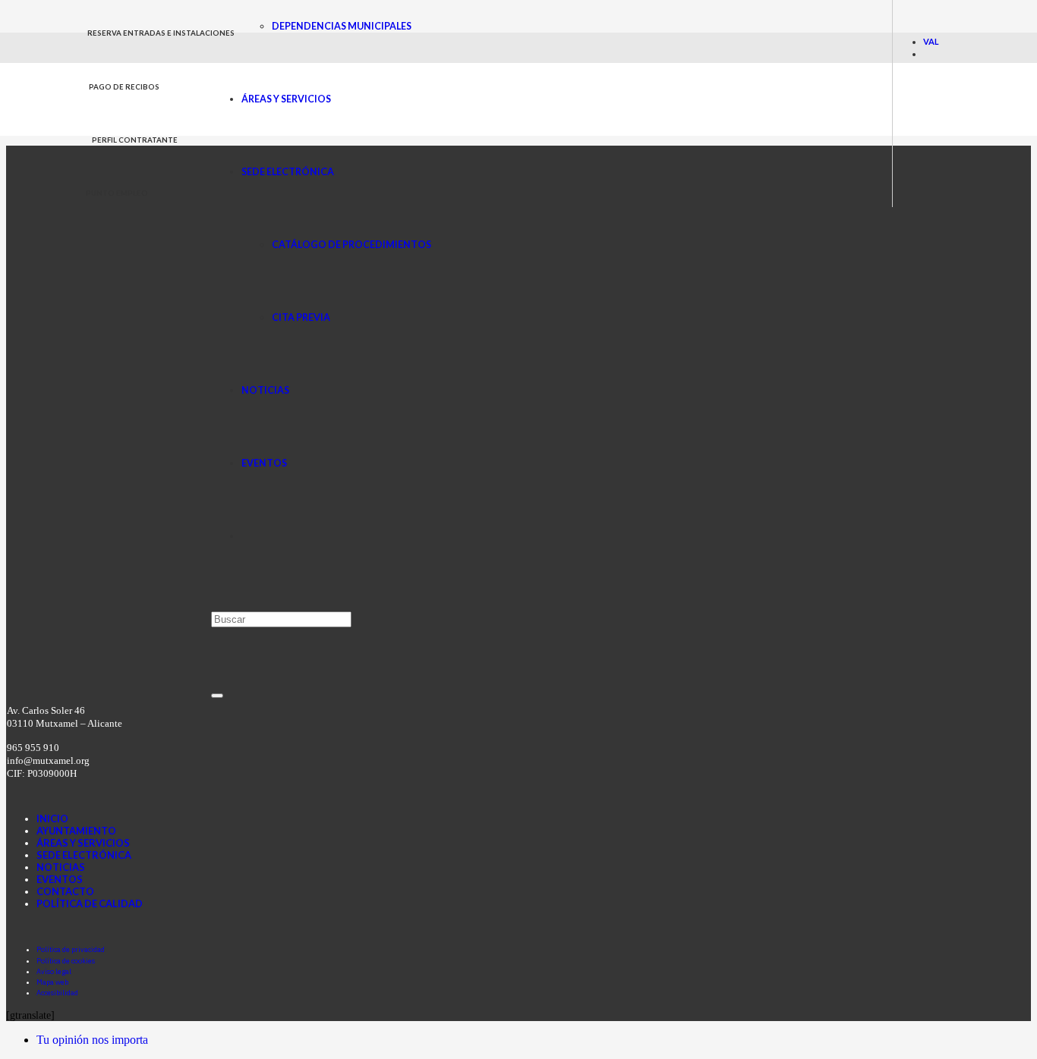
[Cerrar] (217, 695)
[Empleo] (474, 926)
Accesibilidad (57, 993)
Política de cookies (65, 961)
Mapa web (52, 982)
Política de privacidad (70, 949)
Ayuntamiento (76, 831)
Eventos (59, 879)
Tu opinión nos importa (92, 1039)
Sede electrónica (83, 855)
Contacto (65, 891)
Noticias (60, 867)
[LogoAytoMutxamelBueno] (148, 130)
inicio (52, 818)
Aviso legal (53, 971)
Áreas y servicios (83, 843)
